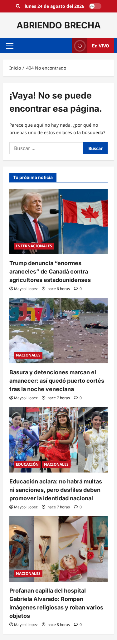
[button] (10, 45)
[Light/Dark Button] (95, 6)
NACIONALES (28, 355)
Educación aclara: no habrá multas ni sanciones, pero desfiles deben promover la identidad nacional (55, 490)
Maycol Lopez (26, 288)
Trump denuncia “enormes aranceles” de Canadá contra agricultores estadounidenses (50, 271)
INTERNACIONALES (34, 246)
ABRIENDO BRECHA (59, 25)
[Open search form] (18, 6)
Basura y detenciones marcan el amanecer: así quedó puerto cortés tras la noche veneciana (56, 380)
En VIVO (100, 45)
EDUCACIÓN (27, 464)
